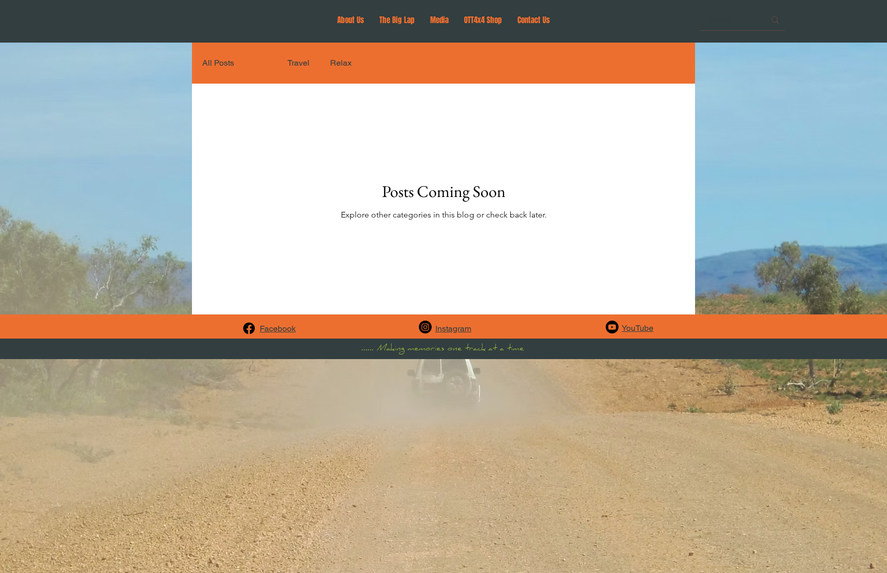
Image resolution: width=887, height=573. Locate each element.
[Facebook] (249, 328)
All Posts (218, 63)
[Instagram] (425, 327)
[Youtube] (612, 327)
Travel (298, 63)
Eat (261, 63)
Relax (341, 63)
